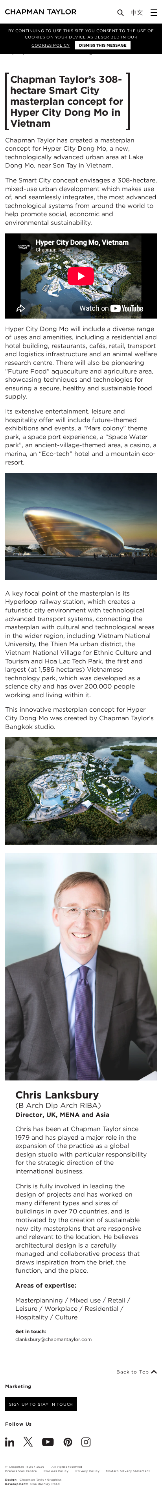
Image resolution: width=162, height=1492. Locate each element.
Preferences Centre (21, 1471)
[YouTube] (48, 1443)
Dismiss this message (103, 45)
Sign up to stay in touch (41, 1404)
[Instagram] (85, 1443)
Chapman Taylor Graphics (40, 1479)
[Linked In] (9, 1443)
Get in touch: (53, 1335)
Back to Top (133, 1372)
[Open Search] (121, 14)
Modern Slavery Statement (128, 1471)
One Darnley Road (45, 1484)
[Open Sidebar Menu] (154, 12)
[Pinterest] (68, 1443)
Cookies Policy (50, 45)
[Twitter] (28, 1443)
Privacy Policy (87, 1471)
